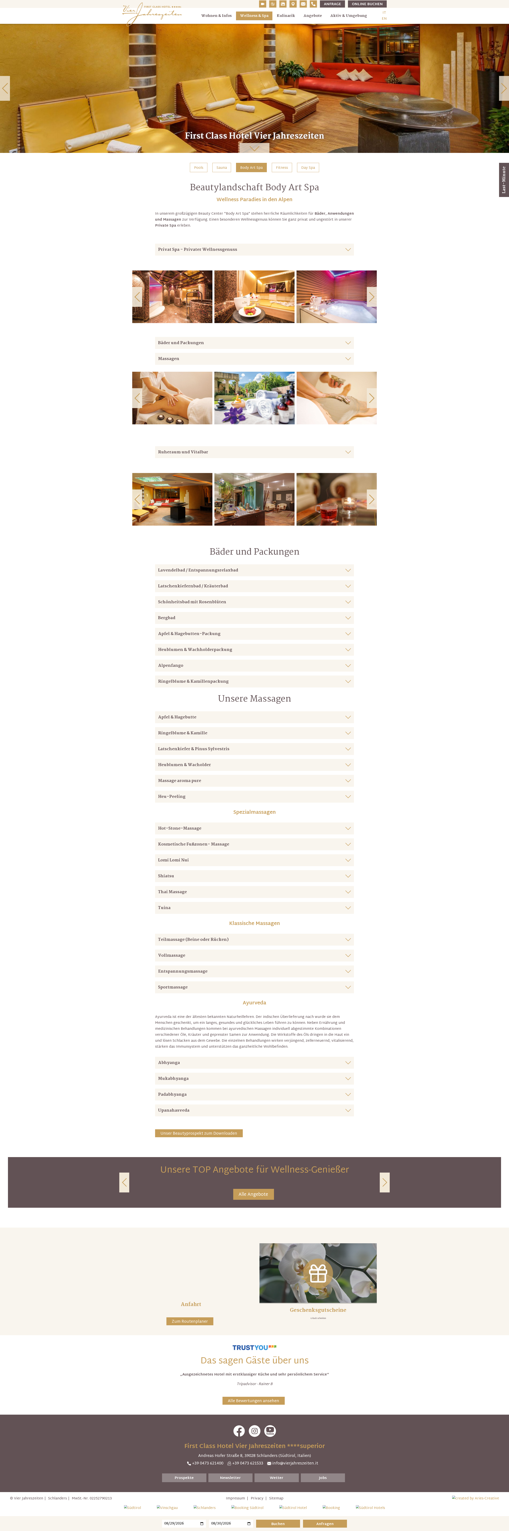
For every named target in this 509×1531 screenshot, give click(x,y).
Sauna (222, 168)
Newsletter (230, 1478)
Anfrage (332, 4)
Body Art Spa (251, 168)
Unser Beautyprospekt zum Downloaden (198, 1133)
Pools (198, 168)
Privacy (257, 1498)
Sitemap (276, 1498)
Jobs (323, 1478)
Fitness (282, 168)
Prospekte (184, 1478)
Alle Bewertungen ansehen (253, 1401)
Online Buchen (367, 4)
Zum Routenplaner (190, 1321)
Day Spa (308, 168)
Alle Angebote (253, 1195)
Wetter (276, 1478)
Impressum (235, 1498)
